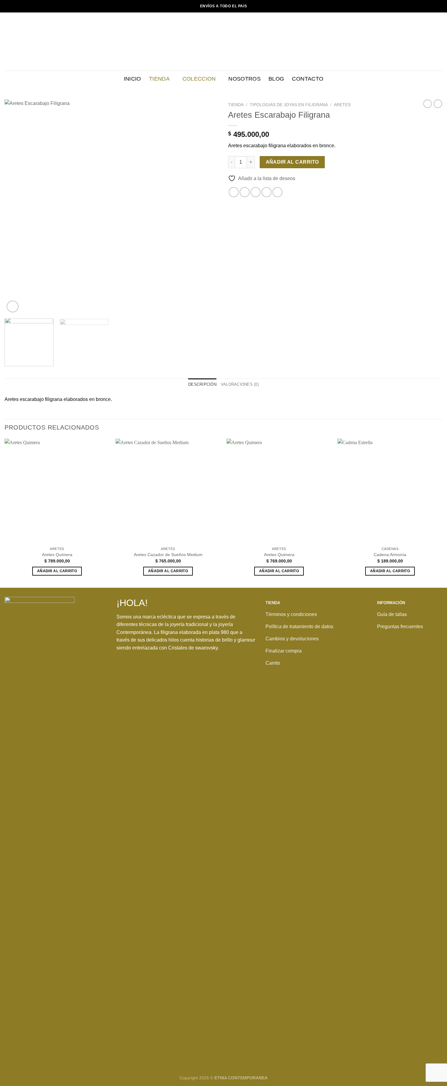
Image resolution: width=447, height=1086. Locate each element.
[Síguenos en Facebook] (383, 658)
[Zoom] (13, 306)
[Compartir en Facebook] (234, 192)
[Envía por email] (256, 192)
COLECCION (199, 79)
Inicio (132, 79)
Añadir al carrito (292, 162)
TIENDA (159, 79)
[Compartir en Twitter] (245, 192)
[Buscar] (420, 41)
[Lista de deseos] (429, 41)
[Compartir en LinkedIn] (277, 192)
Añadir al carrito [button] (57, 571)
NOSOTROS (244, 79)
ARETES (342, 105)
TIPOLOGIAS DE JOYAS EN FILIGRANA (289, 105)
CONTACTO (307, 79)
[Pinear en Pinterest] (267, 192)
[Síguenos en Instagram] (396, 658)
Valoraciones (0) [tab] (240, 384)
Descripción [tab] (202, 384)
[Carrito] (439, 41)
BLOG (276, 79)
